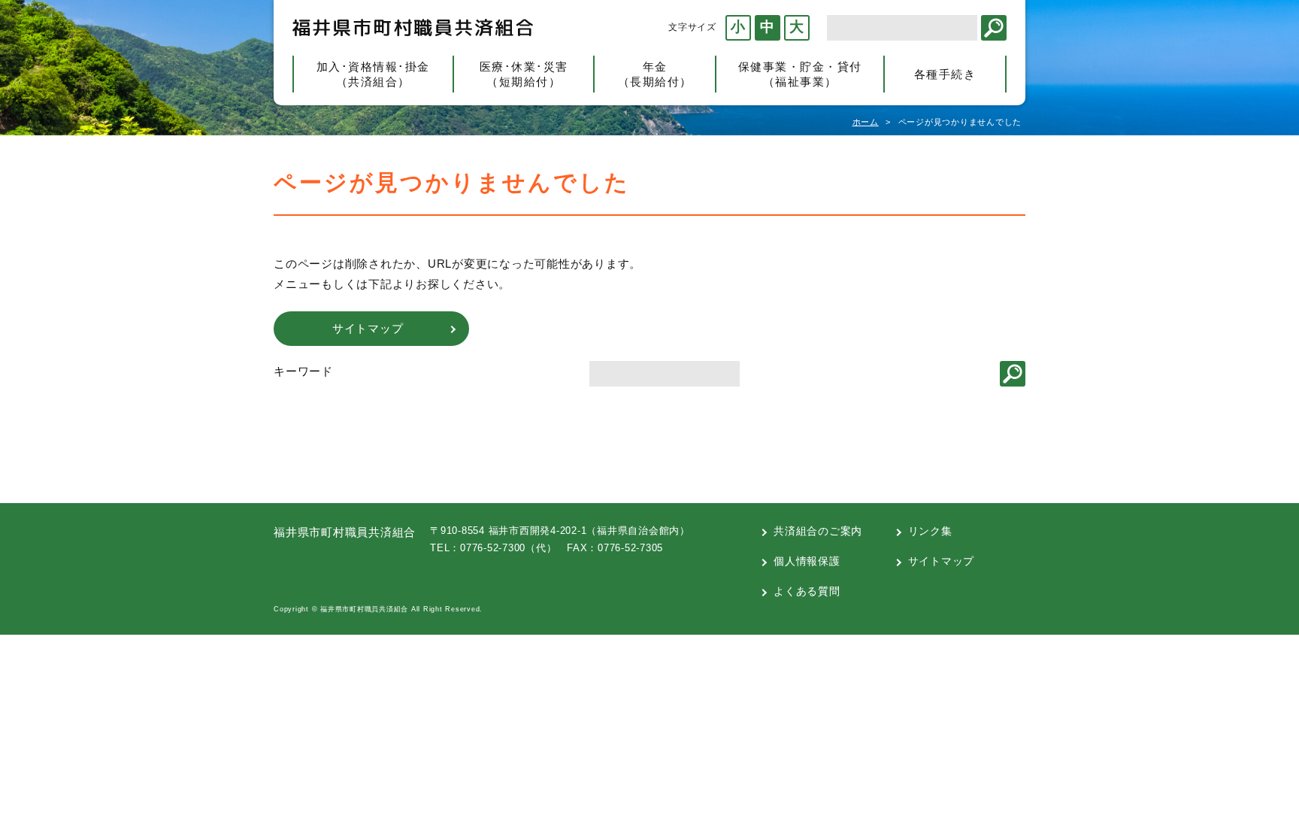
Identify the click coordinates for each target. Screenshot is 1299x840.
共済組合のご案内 (818, 531)
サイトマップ (941, 561)
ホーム (865, 121)
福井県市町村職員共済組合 (412, 28)
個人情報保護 (807, 561)
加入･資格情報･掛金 (373, 74)
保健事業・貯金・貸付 (800, 74)
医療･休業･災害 (524, 74)
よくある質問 (807, 591)
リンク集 (930, 531)
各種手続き (945, 74)
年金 (655, 74)
